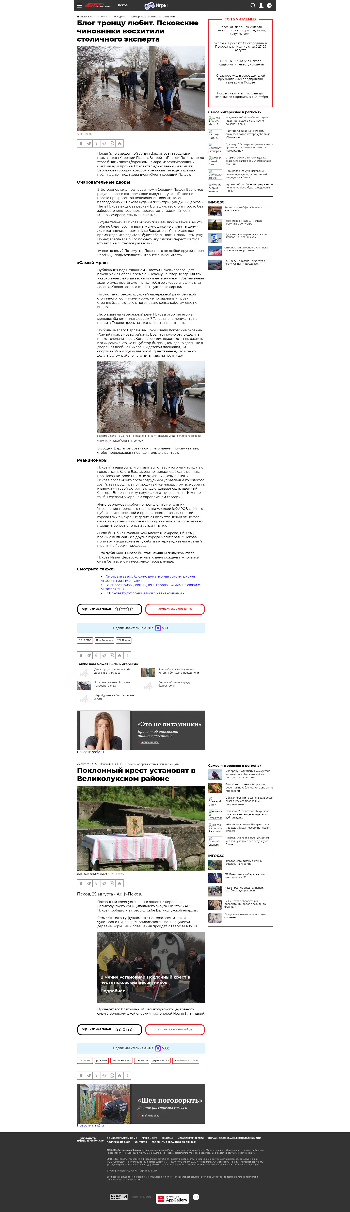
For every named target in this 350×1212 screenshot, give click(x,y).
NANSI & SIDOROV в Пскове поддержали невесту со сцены (241, 62)
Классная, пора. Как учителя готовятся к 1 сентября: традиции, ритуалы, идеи (241, 30)
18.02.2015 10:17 (86, 16)
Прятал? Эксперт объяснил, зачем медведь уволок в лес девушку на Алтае (247, 841)
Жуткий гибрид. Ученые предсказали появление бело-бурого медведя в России (249, 187)
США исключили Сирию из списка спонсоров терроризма (246, 249)
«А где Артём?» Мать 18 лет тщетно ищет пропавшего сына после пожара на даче (248, 120)
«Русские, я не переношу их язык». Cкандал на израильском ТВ (246, 236)
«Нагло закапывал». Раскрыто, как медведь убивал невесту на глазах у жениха (248, 827)
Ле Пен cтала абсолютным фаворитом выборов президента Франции (245, 904)
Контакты (140, 1142)
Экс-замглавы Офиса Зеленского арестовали (245, 209)
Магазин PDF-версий (191, 1138)
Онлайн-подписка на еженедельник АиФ (234, 1138)
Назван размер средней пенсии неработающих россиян (244, 889)
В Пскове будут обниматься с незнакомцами (144, 593)
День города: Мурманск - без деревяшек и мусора (112, 671)
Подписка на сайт (118, 1142)
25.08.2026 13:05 (87, 764)
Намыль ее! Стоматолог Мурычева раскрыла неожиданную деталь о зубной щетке (247, 814)
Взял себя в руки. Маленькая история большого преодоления (179, 671)
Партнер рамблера (141, 1197)
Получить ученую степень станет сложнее (245, 916)
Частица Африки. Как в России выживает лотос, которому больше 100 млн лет (248, 134)
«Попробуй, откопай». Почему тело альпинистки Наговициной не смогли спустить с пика (248, 774)
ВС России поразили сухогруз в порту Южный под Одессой (244, 262)
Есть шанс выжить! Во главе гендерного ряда (112, 684)
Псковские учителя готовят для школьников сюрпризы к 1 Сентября (240, 95)
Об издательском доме (122, 1138)
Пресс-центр (149, 1138)
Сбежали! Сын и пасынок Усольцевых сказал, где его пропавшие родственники (249, 801)
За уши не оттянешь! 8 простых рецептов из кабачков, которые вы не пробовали (249, 787)
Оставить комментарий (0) (175, 609)
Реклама (167, 1138)
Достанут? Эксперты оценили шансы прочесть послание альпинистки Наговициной (249, 147)
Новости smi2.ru (90, 752)
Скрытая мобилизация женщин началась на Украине (244, 862)
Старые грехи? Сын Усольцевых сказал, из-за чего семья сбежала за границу (248, 161)
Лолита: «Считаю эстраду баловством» (174, 684)
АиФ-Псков (84, 133)
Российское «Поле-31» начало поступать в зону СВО (243, 222)
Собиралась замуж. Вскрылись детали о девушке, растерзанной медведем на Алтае (246, 174)
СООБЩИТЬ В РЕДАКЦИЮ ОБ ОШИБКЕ (174, 1142)
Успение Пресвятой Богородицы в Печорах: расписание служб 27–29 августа (240, 47)
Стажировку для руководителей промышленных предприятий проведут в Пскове (240, 79)
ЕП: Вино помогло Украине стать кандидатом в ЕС (245, 876)
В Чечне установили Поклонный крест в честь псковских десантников (145, 980)
